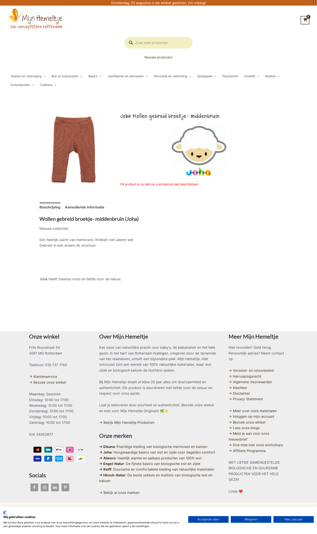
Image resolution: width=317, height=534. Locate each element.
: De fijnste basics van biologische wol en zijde (149, 464)
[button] (44, 76)
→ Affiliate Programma (247, 451)
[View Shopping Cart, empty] (305, 20)
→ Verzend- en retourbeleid (251, 370)
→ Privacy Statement (246, 399)
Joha (43, 279)
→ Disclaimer (239, 393)
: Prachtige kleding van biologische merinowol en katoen (153, 446)
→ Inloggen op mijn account (251, 416)
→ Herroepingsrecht (245, 376)
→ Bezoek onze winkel (47, 382)
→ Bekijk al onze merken (119, 492)
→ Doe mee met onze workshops (256, 445)
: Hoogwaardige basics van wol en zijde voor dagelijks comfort (157, 452)
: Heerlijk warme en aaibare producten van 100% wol (150, 458)
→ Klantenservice (43, 376)
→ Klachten (238, 388)
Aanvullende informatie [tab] (84, 207)
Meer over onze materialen (255, 411)
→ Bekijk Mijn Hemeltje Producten (126, 422)
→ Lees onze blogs (244, 428)
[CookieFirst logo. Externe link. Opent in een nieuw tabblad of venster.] (4, 513)
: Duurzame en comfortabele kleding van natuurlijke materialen (156, 469)
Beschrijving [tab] (49, 207)
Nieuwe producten (158, 57)
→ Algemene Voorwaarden (250, 382)
